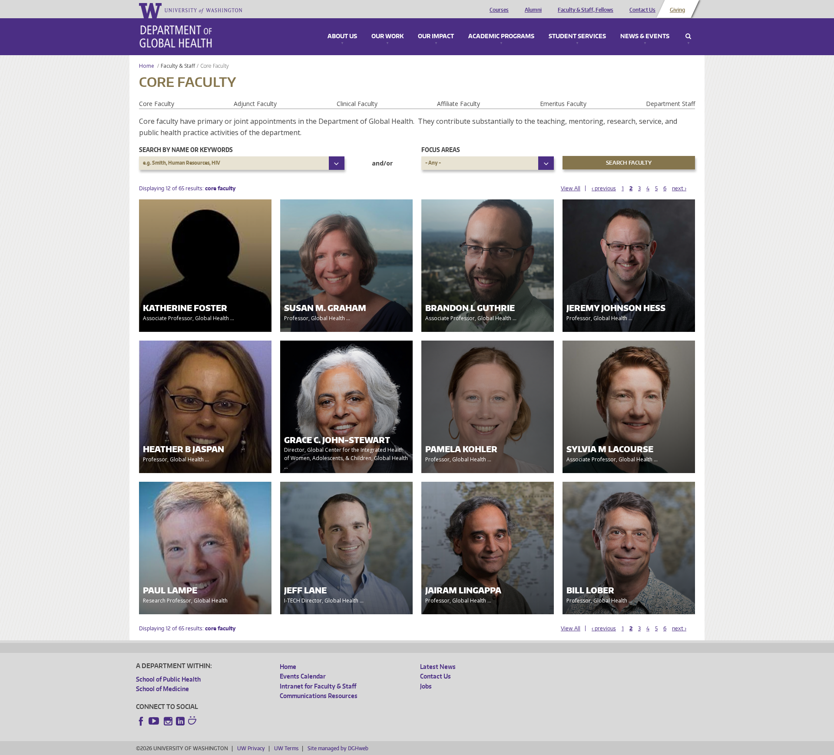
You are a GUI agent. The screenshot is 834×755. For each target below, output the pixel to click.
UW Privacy (251, 748)
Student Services (577, 36)
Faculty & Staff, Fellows (585, 10)
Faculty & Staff (178, 66)
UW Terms (286, 748)
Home (146, 66)
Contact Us (642, 10)
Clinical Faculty (357, 103)
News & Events (644, 36)
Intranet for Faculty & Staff (318, 686)
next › (679, 188)
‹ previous (604, 188)
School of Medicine (162, 688)
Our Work (387, 36)
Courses (499, 10)
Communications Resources (318, 695)
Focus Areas (440, 149)
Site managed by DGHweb (338, 748)
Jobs (426, 686)
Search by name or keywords (186, 149)
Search (688, 36)
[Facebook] (141, 721)
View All (570, 188)
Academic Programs (501, 36)
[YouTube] (154, 721)
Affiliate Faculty (458, 103)
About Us (342, 36)
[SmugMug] (193, 721)
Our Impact (436, 36)
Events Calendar (303, 676)
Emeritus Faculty (563, 103)
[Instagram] (168, 721)
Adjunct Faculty (255, 103)
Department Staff (670, 103)
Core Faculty (156, 103)
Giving (677, 10)
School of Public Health (168, 679)
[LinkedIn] (180, 721)
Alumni (533, 10)
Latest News (438, 666)
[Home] (175, 36)
